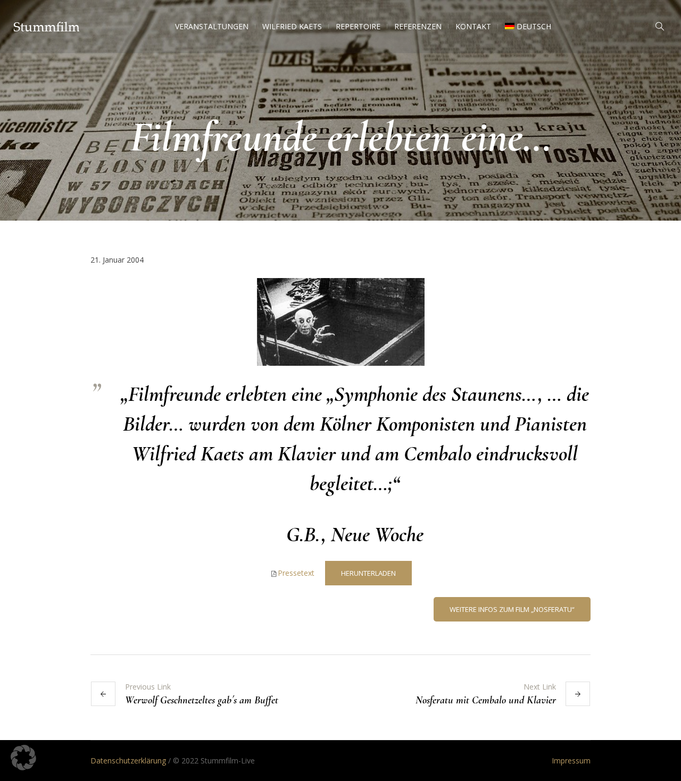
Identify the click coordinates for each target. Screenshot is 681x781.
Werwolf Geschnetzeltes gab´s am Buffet (201, 700)
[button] (23, 757)
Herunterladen (368, 573)
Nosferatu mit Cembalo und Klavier (486, 700)
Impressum (571, 760)
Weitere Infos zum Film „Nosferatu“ (512, 609)
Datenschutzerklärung (128, 760)
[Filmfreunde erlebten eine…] (341, 321)
